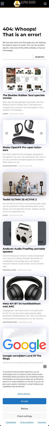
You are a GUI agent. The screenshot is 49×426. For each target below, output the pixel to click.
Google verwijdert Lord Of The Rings (22, 357)
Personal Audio (9, 270)
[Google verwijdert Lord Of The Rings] (24, 340)
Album (5, 113)
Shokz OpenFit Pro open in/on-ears (22, 149)
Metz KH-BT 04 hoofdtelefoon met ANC (22, 305)
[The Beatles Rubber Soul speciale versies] (24, 80)
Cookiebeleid (11, 422)
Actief (5, 215)
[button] (45, 366)
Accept (24, 401)
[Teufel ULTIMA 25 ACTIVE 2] (24, 184)
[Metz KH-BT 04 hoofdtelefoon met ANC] (24, 288)
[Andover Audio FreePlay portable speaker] (24, 233)
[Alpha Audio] (24, 4)
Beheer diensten (24, 394)
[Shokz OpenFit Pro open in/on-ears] (24, 132)
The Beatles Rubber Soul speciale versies (24, 97)
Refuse (24, 408)
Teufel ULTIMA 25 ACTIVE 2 (20, 199)
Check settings (24, 416)
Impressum (42, 422)
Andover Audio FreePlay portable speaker (24, 250)
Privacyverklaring (27, 422)
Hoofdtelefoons (10, 166)
